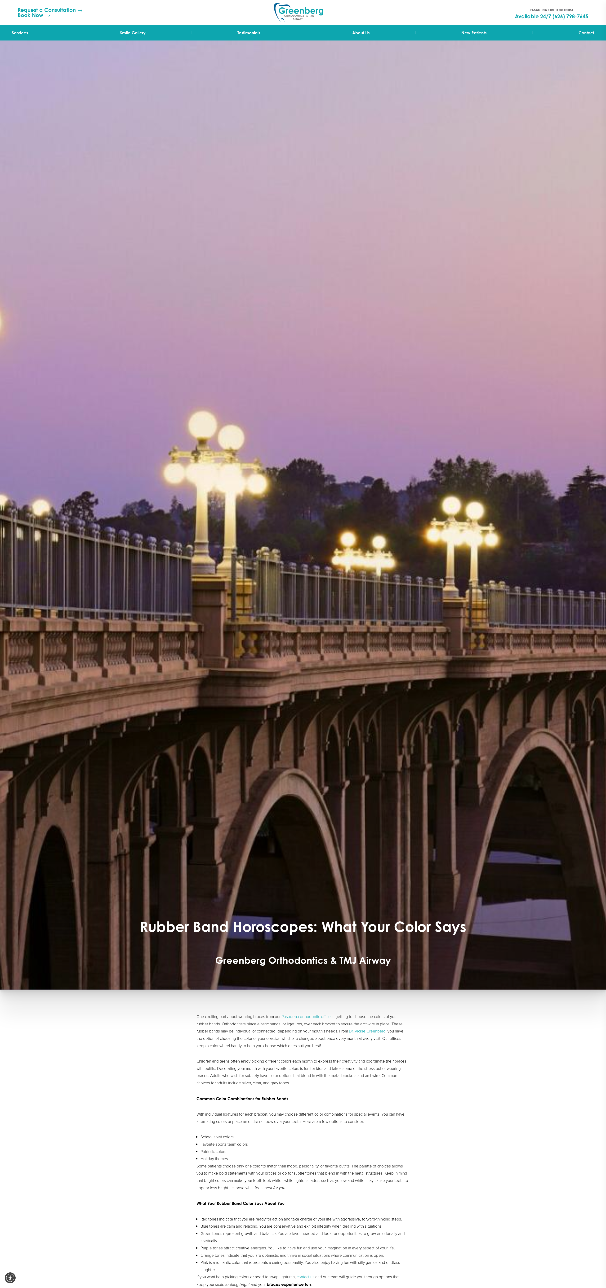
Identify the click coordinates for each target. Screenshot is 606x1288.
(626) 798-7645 (570, 16)
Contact (586, 32)
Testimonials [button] (248, 32)
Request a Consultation (47, 10)
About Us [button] (361, 32)
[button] (10, 1277)
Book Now (30, 15)
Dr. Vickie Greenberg (367, 1031)
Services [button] (20, 32)
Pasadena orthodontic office (306, 1017)
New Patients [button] (473, 32)
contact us (305, 1277)
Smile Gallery (133, 32)
